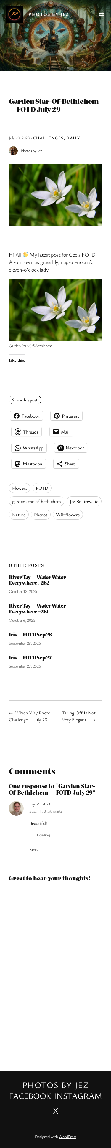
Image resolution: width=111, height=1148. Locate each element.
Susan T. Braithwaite (45, 811)
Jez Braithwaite (84, 501)
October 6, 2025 (22, 620)
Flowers (19, 488)
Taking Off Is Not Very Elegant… (78, 716)
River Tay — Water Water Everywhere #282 (37, 580)
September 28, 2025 (25, 643)
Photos (40, 514)
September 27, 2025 (25, 666)
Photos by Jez (48, 14)
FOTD (42, 488)
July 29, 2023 (39, 804)
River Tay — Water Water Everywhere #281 (37, 608)
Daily (73, 137)
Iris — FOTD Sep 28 (30, 634)
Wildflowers (67, 514)
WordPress (67, 1136)
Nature (18, 514)
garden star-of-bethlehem (36, 501)
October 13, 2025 (23, 591)
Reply (33, 849)
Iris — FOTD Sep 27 (30, 657)
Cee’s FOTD (82, 254)
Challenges (48, 137)
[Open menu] (101, 14)
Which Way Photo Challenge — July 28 (29, 716)
